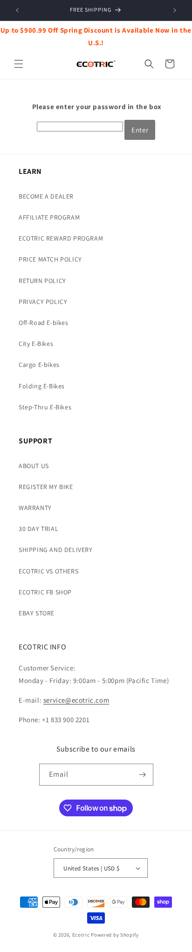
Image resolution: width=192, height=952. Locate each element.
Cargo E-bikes (39, 364)
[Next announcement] (175, 10)
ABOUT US (34, 466)
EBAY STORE (37, 613)
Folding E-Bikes (42, 386)
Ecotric (81, 934)
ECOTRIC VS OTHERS (48, 571)
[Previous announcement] (17, 10)
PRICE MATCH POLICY (50, 259)
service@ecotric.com (76, 700)
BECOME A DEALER (46, 196)
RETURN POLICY (42, 280)
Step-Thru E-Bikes (45, 407)
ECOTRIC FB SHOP (45, 592)
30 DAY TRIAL (38, 528)
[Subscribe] (142, 775)
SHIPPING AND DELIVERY (56, 549)
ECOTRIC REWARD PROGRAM (61, 238)
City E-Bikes (36, 343)
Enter (139, 129)
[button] (18, 64)
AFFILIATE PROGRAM (49, 217)
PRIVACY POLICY (43, 301)
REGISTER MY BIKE (46, 487)
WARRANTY (35, 508)
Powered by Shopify (115, 934)
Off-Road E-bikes (44, 322)
